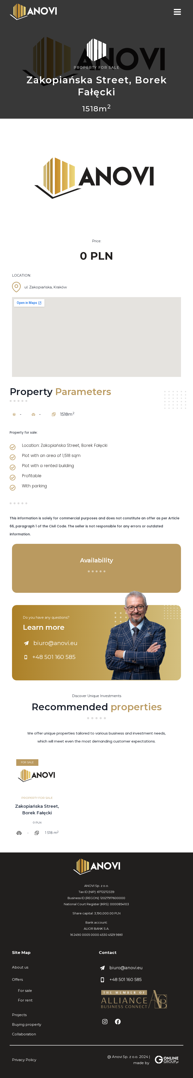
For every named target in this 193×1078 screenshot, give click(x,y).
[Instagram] (105, 1022)
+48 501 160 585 (125, 979)
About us (20, 967)
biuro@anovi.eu (126, 967)
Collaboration (24, 1034)
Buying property (26, 1024)
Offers (17, 979)
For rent (25, 1000)
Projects (19, 1015)
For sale (25, 990)
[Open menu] (177, 11)
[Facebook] (118, 1022)
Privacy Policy (24, 1060)
